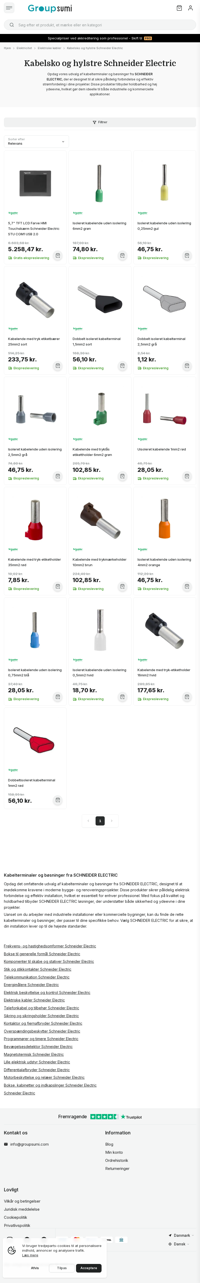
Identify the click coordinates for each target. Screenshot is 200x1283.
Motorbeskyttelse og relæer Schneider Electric (44, 1077)
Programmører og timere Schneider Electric (41, 1038)
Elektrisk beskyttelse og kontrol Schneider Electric (47, 992)
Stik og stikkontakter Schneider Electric (37, 969)
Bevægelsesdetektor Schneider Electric (38, 1046)
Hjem (7, 48)
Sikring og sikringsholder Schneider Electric (41, 1015)
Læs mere (30, 1255)
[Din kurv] (179, 8)
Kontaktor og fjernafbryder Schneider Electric (43, 1023)
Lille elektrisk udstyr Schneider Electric (37, 1062)
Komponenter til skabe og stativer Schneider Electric (49, 961)
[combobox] (100, 25)
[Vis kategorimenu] (9, 8)
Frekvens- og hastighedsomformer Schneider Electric (50, 946)
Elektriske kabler (49, 48)
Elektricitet (24, 48)
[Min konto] (190, 8)
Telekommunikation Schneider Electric (37, 977)
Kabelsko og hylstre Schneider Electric (95, 48)
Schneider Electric (19, 1093)
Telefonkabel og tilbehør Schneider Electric (41, 1008)
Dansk (179, 1244)
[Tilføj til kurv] (58, 255)
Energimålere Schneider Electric (31, 984)
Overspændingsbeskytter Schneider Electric (42, 1031)
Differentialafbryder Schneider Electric (37, 1070)
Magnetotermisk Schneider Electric (34, 1054)
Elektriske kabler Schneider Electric (34, 1000)
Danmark (182, 1235)
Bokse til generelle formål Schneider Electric (42, 954)
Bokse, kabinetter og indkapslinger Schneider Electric (50, 1085)
